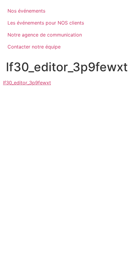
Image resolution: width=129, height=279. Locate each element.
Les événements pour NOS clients (46, 23)
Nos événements (26, 11)
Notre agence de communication (45, 35)
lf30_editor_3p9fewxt (27, 83)
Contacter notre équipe (34, 47)
